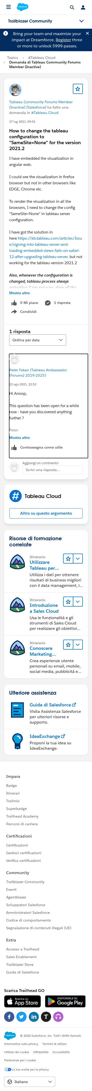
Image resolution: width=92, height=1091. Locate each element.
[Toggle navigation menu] (81, 21)
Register (63, 40)
